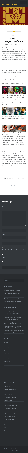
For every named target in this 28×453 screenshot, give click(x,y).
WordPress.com (14, 450)
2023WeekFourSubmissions (10, 413)
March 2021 (6, 353)
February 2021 (7, 355)
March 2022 (6, 347)
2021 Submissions (8, 386)
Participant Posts (8, 432)
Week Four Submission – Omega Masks (12, 293)
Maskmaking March (11, 44)
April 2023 (6, 342)
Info (5, 427)
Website (4, 241)
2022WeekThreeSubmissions (10, 405)
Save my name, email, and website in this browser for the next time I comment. (13, 250)
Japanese (6, 430)
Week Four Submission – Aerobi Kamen (12, 290)
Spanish (5, 435)
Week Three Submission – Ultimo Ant (12, 296)
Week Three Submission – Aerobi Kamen (13, 298)
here (9, 81)
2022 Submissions (8, 400)
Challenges (14, 35)
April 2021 (6, 350)
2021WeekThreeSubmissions (10, 394)
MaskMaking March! (9, 5)
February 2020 (7, 361)
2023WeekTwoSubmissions (10, 422)
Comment (5, 209)
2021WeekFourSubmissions (10, 389)
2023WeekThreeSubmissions (10, 419)
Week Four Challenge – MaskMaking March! (13, 317)
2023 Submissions (8, 411)
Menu (24, 2)
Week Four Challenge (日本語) (11, 319)
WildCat (9, 122)
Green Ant (4, 70)
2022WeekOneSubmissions (10, 402)
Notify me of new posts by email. (11, 262)
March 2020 (6, 358)
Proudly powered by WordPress (11, 448)
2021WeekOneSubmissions (10, 392)
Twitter (18, 79)
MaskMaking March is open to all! (16, 323)
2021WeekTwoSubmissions (10, 397)
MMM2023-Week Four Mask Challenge (12, 301)
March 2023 (6, 345)
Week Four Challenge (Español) (12, 327)
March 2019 (6, 366)
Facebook (20, 122)
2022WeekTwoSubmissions (10, 408)
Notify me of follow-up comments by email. (12, 257)
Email (4, 234)
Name (4, 227)
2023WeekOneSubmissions (10, 416)
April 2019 (6, 364)
